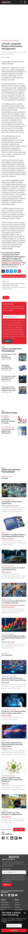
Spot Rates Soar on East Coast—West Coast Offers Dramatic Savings (14, 679)
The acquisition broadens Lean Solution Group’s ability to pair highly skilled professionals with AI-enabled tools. (13, 509)
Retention (5, 810)
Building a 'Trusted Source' (11, 263)
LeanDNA (8, 715)
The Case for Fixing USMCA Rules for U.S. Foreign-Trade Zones (9, 388)
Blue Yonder (9, 748)
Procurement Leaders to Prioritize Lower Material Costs (9, 377)
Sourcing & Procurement (10, 40)
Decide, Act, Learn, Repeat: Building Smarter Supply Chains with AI (14, 712)
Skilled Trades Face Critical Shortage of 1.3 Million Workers (12, 813)
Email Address (7, 313)
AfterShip (5, 478)
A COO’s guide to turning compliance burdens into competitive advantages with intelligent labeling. (14, 542)
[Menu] (24, 1)
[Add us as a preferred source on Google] (19, 271)
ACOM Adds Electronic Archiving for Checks (8, 421)
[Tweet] (15, 271)
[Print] (3, 271)
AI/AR (3, 740)
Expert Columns (6, 599)
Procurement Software (9, 709)
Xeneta (7, 682)
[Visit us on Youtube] (20, 838)
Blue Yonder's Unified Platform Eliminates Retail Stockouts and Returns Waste (12, 744)
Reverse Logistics (7, 476)
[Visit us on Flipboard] (16, 838)
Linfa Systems (9, 539)
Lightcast (8, 817)
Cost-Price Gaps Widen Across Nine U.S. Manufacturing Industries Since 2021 (13, 637)
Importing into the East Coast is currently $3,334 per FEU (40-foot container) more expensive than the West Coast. (14, 686)
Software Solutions (8, 427)
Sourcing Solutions (8, 499)
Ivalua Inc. (8, 572)
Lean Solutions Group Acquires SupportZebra (9, 355)
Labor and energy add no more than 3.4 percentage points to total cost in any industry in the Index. (13, 646)
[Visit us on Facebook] (3, 838)
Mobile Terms (6, 338)
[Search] (20, 1)
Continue (14, 930)
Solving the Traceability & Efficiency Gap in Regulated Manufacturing (7, 366)
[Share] (7, 271)
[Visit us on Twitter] (7, 838)
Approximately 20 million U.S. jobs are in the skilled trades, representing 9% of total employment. (13, 820)
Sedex (7, 783)
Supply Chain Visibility (8, 634)
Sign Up (7, 341)
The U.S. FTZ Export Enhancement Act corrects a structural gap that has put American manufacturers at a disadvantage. (13, 611)
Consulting (5, 653)
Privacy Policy (18, 338)
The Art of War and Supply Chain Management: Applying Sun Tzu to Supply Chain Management (8, 431)
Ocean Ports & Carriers (9, 676)
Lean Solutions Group (12, 505)
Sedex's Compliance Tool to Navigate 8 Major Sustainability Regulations (12, 779)
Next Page (19, 829)
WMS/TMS (4, 532)
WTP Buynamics (10, 642)
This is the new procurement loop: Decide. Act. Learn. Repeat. (12, 718)
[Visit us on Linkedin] (11, 838)
